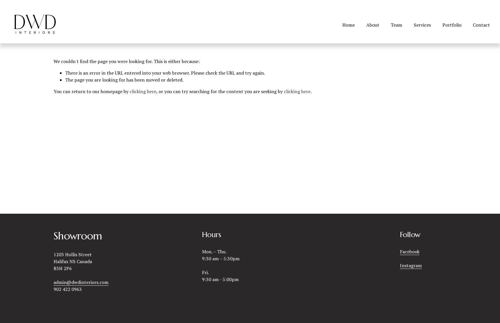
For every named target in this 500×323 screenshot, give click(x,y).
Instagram (411, 265)
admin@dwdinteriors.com (81, 282)
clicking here (143, 91)
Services (422, 25)
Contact (481, 25)
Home (348, 25)
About (372, 25)
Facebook (410, 251)
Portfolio (452, 25)
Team (396, 25)
